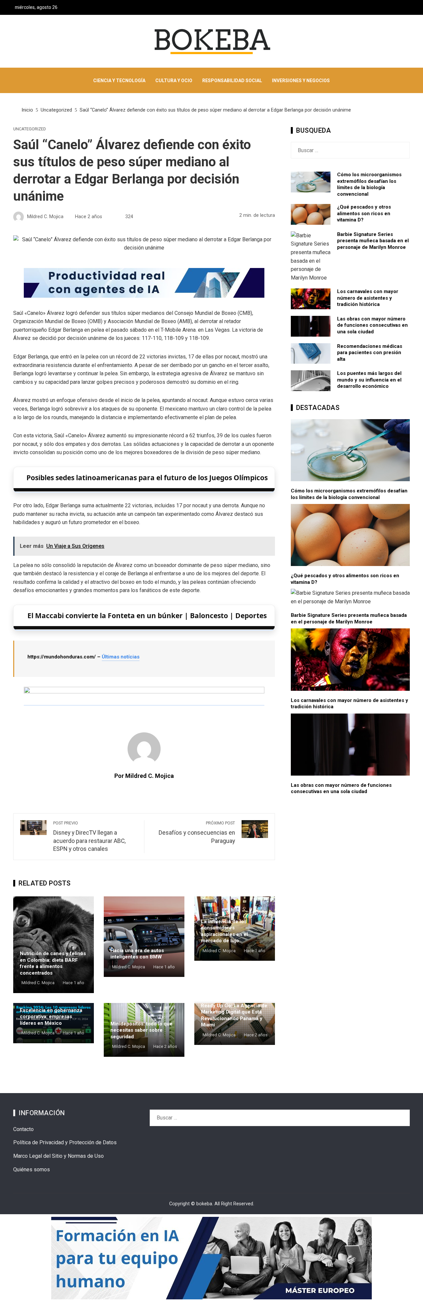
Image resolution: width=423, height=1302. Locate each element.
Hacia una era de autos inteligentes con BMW (137, 954)
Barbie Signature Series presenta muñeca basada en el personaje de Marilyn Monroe (373, 240)
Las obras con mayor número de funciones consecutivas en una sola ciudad (372, 325)
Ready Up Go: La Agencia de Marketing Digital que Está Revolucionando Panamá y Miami (234, 1015)
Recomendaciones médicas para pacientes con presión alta (369, 352)
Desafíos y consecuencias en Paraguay (197, 832)
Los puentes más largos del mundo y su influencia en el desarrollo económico (369, 379)
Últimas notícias (120, 657)
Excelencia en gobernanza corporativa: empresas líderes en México (51, 1016)
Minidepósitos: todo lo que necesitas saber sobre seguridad (141, 1030)
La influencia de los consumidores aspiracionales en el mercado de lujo (224, 931)
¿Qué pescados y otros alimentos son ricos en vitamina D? (364, 213)
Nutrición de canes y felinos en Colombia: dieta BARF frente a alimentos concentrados (53, 963)
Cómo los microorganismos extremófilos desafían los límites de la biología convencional (369, 184)
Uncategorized (29, 129)
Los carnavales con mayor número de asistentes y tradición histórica (367, 297)
